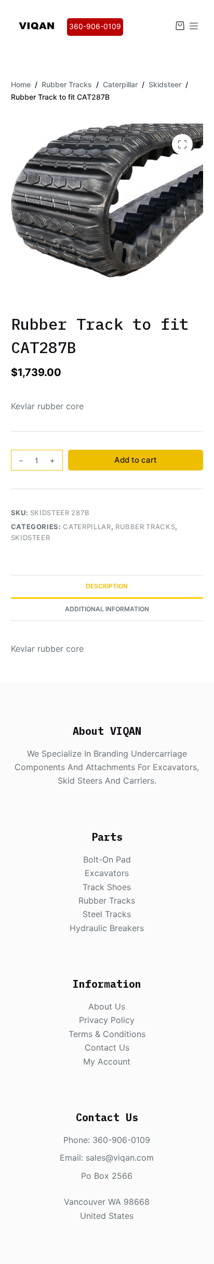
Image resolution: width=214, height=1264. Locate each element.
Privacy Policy (107, 1020)
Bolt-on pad (107, 859)
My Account (106, 1061)
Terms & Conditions (107, 1034)
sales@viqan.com (120, 1157)
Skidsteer (30, 537)
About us (106, 1006)
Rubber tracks (106, 900)
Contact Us (107, 1047)
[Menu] (194, 26)
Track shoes (107, 887)
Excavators (107, 873)
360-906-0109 (95, 26)
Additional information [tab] (107, 609)
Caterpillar (87, 526)
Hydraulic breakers (107, 928)
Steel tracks (107, 914)
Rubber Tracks (145, 526)
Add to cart (135, 460)
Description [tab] (107, 586)
